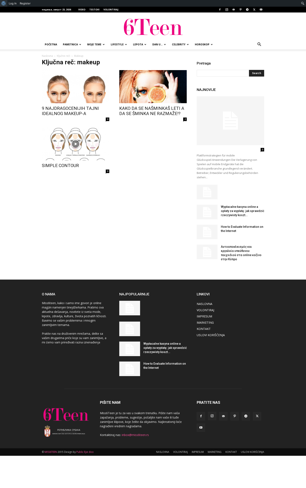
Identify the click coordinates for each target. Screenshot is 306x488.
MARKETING (205, 323)
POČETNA (51, 44)
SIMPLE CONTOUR (60, 165)
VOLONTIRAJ (110, 9)
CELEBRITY (178, 44)
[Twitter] (254, 9)
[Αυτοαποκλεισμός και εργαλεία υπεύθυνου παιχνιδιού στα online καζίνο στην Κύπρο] (207, 252)
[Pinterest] (240, 9)
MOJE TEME (94, 44)
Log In (13, 3)
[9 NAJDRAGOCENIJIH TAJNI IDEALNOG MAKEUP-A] (75, 86)
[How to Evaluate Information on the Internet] (207, 232)
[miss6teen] (153, 26)
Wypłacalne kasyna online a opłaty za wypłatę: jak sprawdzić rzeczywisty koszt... (242, 211)
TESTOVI (94, 9)
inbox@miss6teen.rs (135, 435)
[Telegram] (247, 9)
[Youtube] (261, 9)
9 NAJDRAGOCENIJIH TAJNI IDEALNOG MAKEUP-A (70, 111)
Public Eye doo (85, 452)
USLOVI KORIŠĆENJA (211, 335)
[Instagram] (227, 9)
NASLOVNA (204, 304)
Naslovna (47, 56)
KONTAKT (204, 329)
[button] (259, 45)
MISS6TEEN (51, 452)
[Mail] (233, 9)
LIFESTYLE (117, 44)
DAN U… (157, 44)
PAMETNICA (70, 44)
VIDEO (81, 9)
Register (25, 3)
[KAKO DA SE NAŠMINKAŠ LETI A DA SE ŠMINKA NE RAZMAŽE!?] (153, 86)
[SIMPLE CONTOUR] (75, 144)
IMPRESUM (204, 316)
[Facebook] (220, 9)
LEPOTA (138, 44)
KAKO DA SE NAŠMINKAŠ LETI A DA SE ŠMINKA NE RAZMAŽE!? (151, 111)
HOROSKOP (202, 44)
